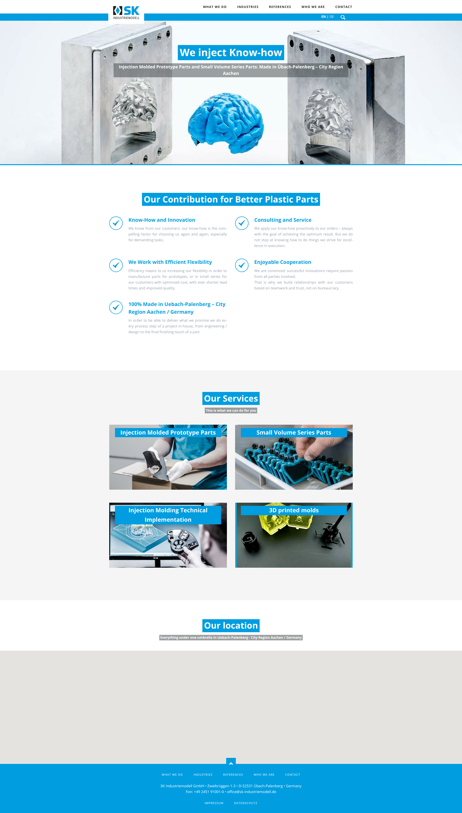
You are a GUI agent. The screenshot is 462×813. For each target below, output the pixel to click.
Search (343, 17)
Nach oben (231, 764)
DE (332, 16)
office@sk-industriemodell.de (251, 791)
